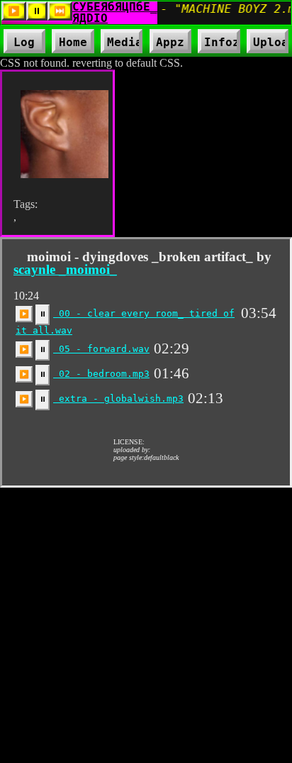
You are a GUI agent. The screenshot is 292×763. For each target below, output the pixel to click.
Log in (24, 44)
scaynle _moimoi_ (65, 269)
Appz (170, 44)
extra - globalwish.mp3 (118, 398)
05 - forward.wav (101, 349)
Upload (270, 42)
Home (73, 42)
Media (121, 44)
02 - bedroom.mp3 (101, 373)
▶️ (24, 313)
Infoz (219, 44)
